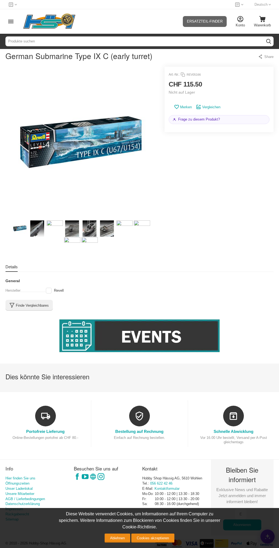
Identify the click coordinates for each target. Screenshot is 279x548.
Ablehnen (117, 538)
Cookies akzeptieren (153, 538)
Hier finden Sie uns (20, 478)
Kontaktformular (167, 489)
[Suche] (269, 41)
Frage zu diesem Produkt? (199, 119)
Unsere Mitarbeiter (19, 494)
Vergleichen (211, 107)
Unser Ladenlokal (19, 489)
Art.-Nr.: (174, 74)
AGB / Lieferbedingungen (25, 499)
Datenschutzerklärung (22, 504)
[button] (266, 56)
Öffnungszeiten (17, 483)
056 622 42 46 (161, 483)
